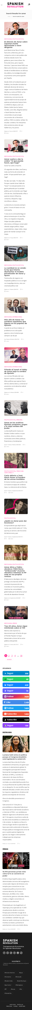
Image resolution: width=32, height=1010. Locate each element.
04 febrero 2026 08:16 (14, 392)
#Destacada (18, 977)
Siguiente (9, 659)
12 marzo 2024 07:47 (13, 644)
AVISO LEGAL (13, 1004)
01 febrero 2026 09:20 (16, 444)
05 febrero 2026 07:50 (14, 339)
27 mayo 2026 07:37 (13, 237)
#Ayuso (21, 972)
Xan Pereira (6, 339)
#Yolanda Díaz (8, 993)
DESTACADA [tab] (7, 732)
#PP (5, 989)
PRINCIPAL (19, 419)
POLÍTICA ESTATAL (18, 39)
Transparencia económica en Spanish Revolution (13, 947)
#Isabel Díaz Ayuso (21, 981)
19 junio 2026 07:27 (13, 131)
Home (9, 16)
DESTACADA (8, 39)
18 (21, 655)
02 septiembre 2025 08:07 (15, 598)
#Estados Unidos (9, 981)
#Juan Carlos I (8, 985)
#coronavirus (8, 977)
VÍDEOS (14, 623)
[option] (16, 790)
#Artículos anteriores (10, 972)
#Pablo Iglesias (19, 985)
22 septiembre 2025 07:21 (17, 536)
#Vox (21, 989)
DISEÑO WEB (22, 1006)
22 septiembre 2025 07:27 (17, 490)
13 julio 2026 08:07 (12, 929)
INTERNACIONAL (17, 317)
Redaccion (6, 131)
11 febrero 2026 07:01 (13, 289)
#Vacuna (13, 989)
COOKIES (15, 1006)
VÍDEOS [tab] (5, 849)
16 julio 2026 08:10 (11, 843)
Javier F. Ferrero (7, 444)
